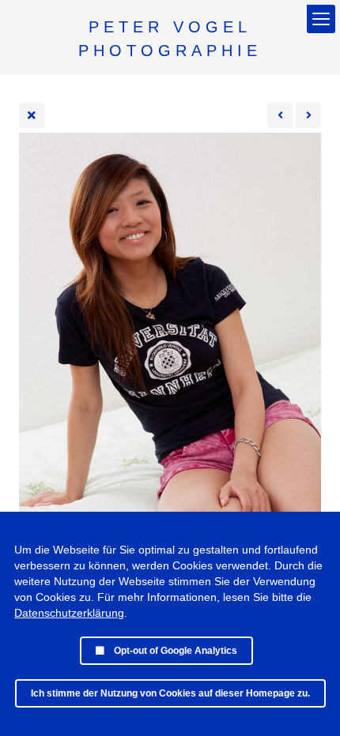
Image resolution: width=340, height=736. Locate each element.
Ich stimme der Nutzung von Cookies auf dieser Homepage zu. (170, 693)
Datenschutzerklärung (69, 612)
